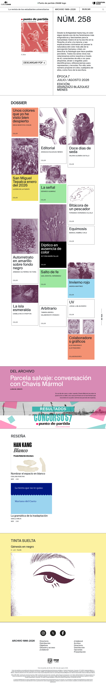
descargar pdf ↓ (34, 63)
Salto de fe (50, 272)
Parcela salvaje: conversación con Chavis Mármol (50, 381)
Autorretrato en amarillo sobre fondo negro (23, 263)
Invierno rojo (79, 282)
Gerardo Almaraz (48, 191)
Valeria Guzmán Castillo (79, 156)
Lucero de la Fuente (21, 189)
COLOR (15, 134)
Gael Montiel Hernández (51, 276)
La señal (48, 187)
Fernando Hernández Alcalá (81, 213)
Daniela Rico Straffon (22, 314)
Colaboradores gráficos (80, 339)
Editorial (48, 148)
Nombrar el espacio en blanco (28, 474)
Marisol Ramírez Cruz (78, 233)
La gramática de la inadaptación (29, 516)
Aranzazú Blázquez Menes (52, 152)
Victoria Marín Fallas (49, 256)
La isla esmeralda (22, 308)
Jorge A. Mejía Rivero (77, 306)
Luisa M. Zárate (16, 389)
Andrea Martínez (76, 286)
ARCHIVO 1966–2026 (65, 9)
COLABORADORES (75, 356)
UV (71, 302)
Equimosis (78, 229)
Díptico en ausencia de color (51, 249)
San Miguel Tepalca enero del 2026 (25, 182)
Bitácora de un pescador (79, 207)
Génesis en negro (22, 547)
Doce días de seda (80, 150)
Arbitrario (49, 308)
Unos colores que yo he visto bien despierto (24, 116)
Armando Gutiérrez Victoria (24, 272)
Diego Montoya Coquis (22, 125)
